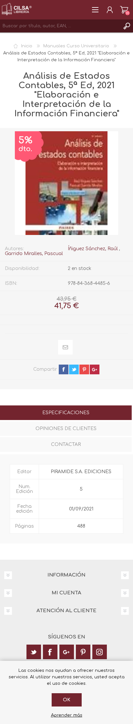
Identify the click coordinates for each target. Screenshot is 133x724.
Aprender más (66, 715)
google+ (94, 369)
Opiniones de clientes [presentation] (66, 428)
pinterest (84, 369)
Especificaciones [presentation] (65, 412)
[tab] (66, 413)
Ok (66, 699)
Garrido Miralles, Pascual (34, 253)
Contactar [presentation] (66, 444)
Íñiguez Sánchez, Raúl (93, 248)
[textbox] (60, 25)
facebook (63, 369)
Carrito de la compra (124, 10)
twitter (74, 369)
